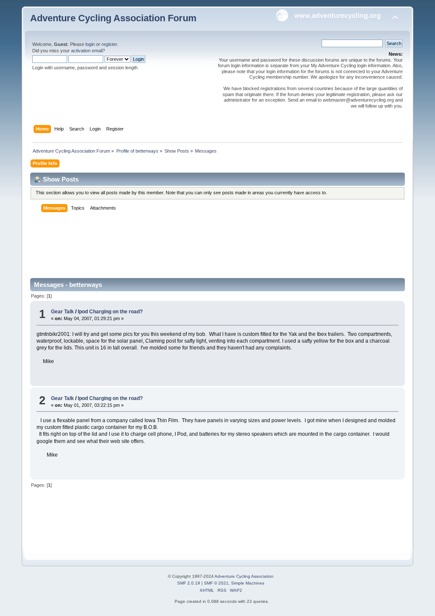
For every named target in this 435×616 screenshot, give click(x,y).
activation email (86, 50)
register (109, 44)
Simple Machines (247, 583)
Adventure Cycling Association (244, 576)
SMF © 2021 (216, 583)
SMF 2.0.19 (188, 583)
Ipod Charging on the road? (110, 312)
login (90, 44)
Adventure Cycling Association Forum (113, 18)
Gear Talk (62, 312)
